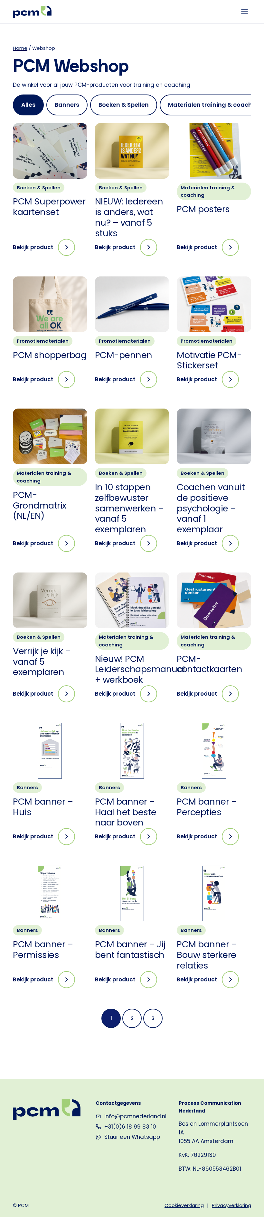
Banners (27, 787)
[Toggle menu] (244, 11)
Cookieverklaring (184, 1205)
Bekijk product (44, 249)
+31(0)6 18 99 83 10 (130, 1127)
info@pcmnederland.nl (135, 1116)
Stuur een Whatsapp (132, 1137)
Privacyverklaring (231, 1205)
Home (20, 48)
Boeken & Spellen (39, 187)
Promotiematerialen (43, 341)
